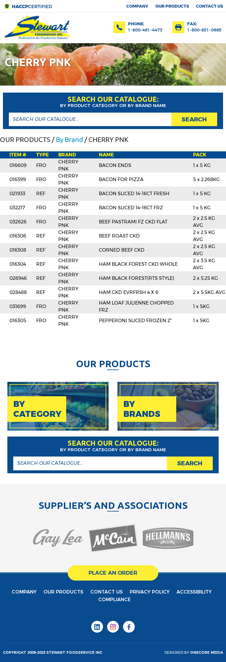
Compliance (114, 599)
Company (137, 6)
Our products (172, 6)
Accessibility (194, 592)
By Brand (69, 139)
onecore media (206, 652)
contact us (209, 6)
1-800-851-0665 (204, 30)
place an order (113, 573)
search (194, 119)
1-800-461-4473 (145, 30)
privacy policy (150, 592)
